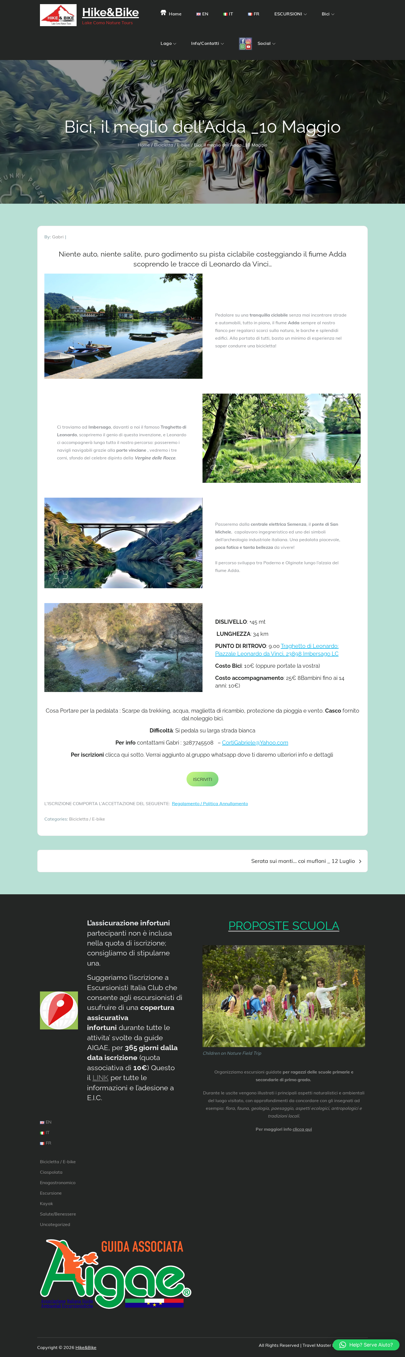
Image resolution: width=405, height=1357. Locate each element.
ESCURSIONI (288, 14)
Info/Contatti (205, 43)
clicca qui (302, 1129)
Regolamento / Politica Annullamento (210, 803)
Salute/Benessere (58, 1214)
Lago (166, 43)
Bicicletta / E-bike (87, 819)
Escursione (51, 1193)
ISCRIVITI (202, 779)
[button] (366, 1344)
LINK (101, 1077)
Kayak (46, 1203)
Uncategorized (55, 1224)
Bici (326, 14)
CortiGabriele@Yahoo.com (255, 742)
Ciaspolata (51, 1172)
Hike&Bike (110, 12)
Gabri (58, 236)
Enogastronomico (57, 1182)
